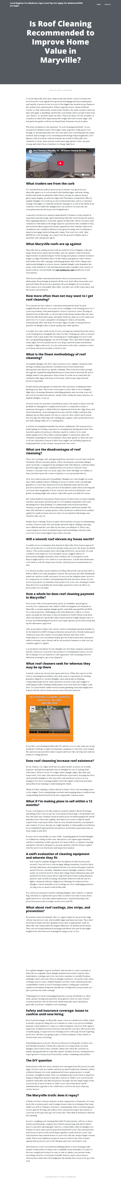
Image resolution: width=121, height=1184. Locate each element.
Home (99, 4)
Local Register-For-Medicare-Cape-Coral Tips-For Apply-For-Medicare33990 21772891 (46, 4)
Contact (107, 4)
